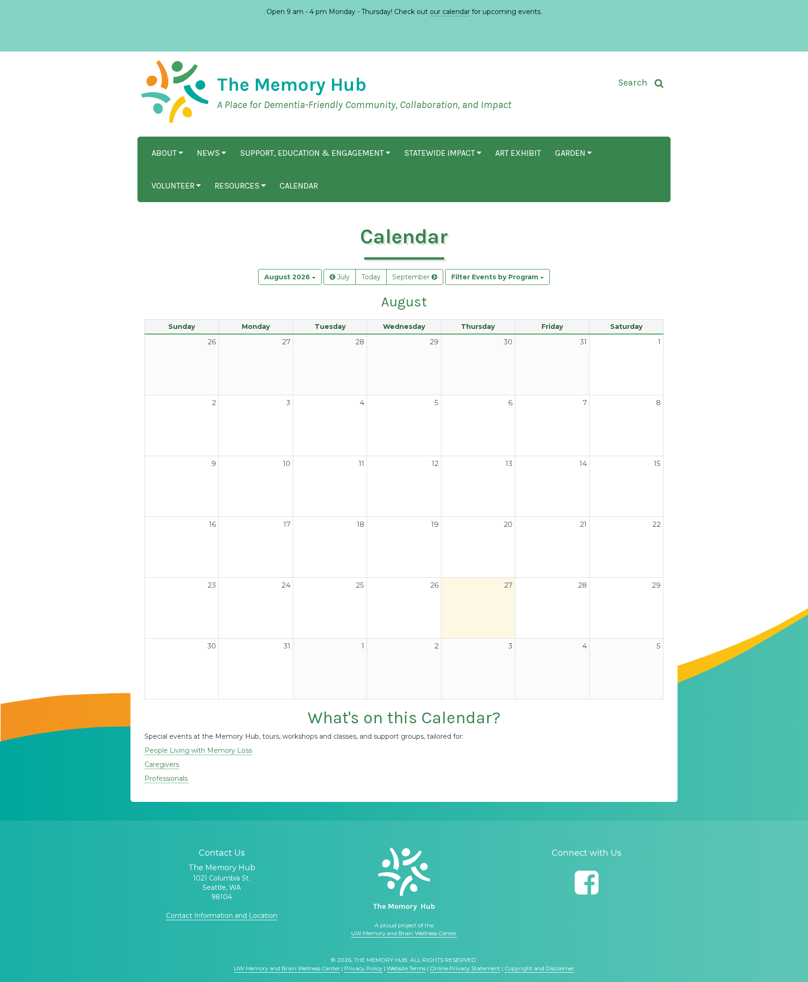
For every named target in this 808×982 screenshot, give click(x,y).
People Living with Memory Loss (198, 750)
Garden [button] (571, 153)
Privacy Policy (363, 968)
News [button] (209, 153)
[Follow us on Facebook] (587, 883)
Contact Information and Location (221, 915)
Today (371, 277)
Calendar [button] (299, 186)
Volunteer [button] (174, 186)
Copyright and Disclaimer (539, 968)
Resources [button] (238, 186)
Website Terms (406, 968)
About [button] (165, 153)
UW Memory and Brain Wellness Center (404, 933)
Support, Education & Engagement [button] (313, 153)
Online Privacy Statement (465, 968)
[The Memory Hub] (404, 879)
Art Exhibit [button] (518, 153)
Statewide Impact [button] (440, 153)
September (412, 277)
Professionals (166, 778)
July (342, 277)
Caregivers (161, 764)
